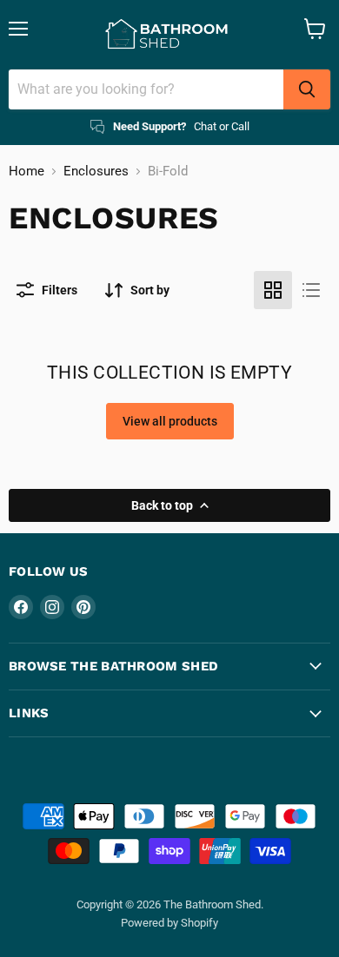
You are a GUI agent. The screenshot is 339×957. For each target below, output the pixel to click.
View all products (170, 421)
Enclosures (96, 171)
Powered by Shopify (169, 922)
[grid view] (273, 290)
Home (26, 171)
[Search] (306, 89)
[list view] (311, 290)
